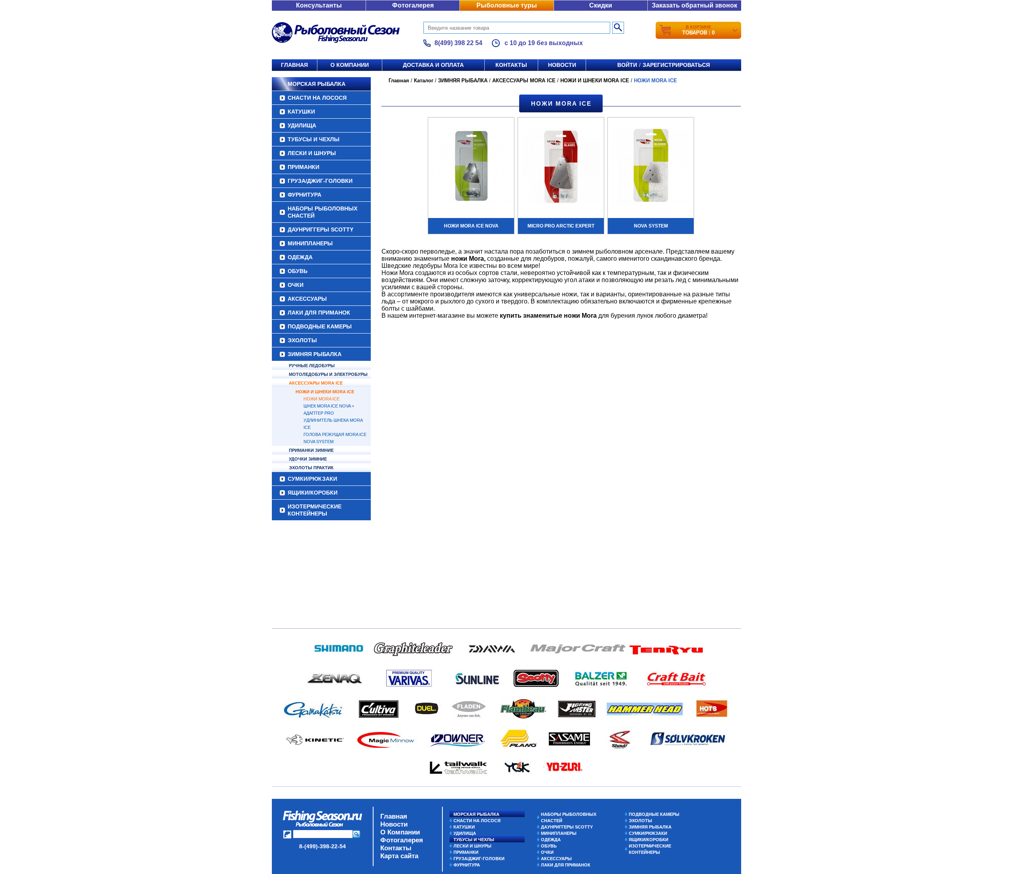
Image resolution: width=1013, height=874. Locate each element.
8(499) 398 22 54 (458, 43)
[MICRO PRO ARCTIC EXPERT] (561, 167)
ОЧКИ (296, 285)
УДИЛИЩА (302, 125)
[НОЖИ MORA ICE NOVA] (471, 167)
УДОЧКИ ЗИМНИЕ (308, 459)
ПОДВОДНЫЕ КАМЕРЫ (320, 326)
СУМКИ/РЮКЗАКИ (312, 479)
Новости (562, 65)
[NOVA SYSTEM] (651, 167)
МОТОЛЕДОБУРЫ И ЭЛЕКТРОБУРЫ (328, 374)
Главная (294, 65)
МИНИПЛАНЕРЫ (310, 243)
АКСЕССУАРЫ (307, 299)
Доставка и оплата (433, 65)
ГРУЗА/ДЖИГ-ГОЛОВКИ (320, 181)
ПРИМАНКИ (303, 167)
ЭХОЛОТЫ (302, 340)
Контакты (511, 65)
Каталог (423, 80)
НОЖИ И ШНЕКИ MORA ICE (325, 391)
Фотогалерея (413, 5)
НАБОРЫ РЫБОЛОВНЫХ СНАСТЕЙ (322, 212)
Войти (627, 65)
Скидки (600, 5)
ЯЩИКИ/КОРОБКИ (313, 492)
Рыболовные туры (506, 5)
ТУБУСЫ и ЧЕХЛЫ (314, 139)
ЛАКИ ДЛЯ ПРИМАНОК (319, 312)
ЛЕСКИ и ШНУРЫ (312, 153)
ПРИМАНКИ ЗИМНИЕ (311, 450)
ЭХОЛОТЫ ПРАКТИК (311, 467)
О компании (349, 65)
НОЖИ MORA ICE (322, 398)
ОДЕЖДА (300, 257)
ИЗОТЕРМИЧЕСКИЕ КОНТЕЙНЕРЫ (314, 510)
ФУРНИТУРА (304, 194)
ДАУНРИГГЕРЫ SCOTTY (320, 229)
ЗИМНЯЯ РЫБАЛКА (314, 354)
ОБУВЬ (297, 271)
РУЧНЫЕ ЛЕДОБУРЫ (312, 365)
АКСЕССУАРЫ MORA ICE (316, 383)
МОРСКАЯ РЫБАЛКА (316, 84)
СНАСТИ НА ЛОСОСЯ (317, 98)
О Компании (400, 832)
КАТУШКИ (301, 111)
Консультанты (319, 5)
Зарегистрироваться (676, 65)
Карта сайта (399, 856)
